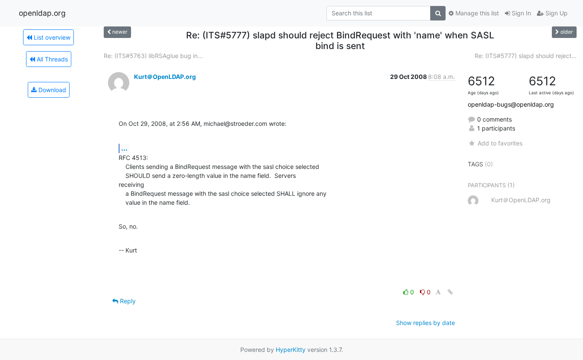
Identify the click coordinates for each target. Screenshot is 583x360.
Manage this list (476, 13)
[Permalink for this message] (450, 292)
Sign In (520, 13)
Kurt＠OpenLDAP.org (165, 76)
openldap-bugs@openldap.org (511, 104)
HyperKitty (291, 349)
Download (51, 89)
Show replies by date (425, 322)
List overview (51, 37)
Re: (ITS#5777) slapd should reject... (526, 55)
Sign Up (556, 13)
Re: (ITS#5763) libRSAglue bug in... (153, 55)
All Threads (51, 59)
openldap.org (42, 13)
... (124, 148)
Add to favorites (500, 143)
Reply (127, 301)
